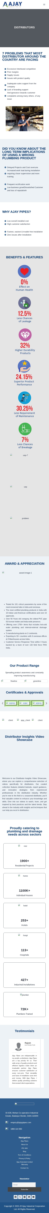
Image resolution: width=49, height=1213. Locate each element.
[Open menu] (44, 4)
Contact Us (24, 1168)
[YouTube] (33, 1197)
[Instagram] (24, 1197)
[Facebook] (16, 1197)
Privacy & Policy (24, 1158)
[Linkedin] (29, 1197)
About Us (24, 1144)
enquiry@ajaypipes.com (21, 1122)
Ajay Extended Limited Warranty (25, 1163)
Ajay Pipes (24, 1141)
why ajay (24, 1148)
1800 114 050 (16, 1129)
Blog (24, 1151)
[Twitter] (20, 1197)
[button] (2, 703)
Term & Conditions (24, 1155)
